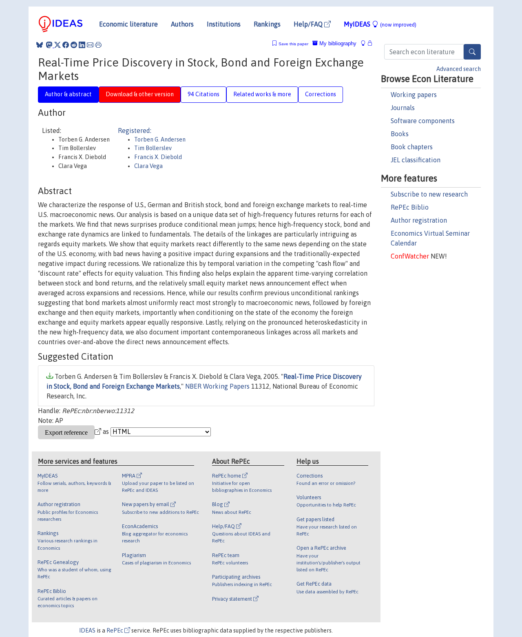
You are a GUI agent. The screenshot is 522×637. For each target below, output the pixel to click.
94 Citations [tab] (203, 94)
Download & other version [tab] (140, 94)
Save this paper (293, 44)
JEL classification (415, 160)
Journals (403, 107)
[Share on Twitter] (57, 45)
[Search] (472, 52)
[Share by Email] (90, 45)
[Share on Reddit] (74, 45)
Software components (423, 120)
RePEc (115, 630)
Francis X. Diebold (158, 157)
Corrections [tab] (320, 94)
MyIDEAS (380, 24)
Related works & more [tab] (262, 94)
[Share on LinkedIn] (82, 45)
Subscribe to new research (429, 194)
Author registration (419, 220)
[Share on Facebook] (65, 45)
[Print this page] (98, 45)
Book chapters (412, 146)
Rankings (267, 24)
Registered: (134, 130)
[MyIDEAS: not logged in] (365, 43)
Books (400, 133)
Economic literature (128, 24)
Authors (182, 24)
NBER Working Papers (217, 386)
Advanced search (458, 69)
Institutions (224, 24)
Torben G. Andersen (160, 139)
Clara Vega (148, 166)
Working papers (414, 94)
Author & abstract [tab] (68, 94)
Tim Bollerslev (153, 148)
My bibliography (337, 43)
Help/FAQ (309, 24)
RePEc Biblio (410, 207)
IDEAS (87, 630)
